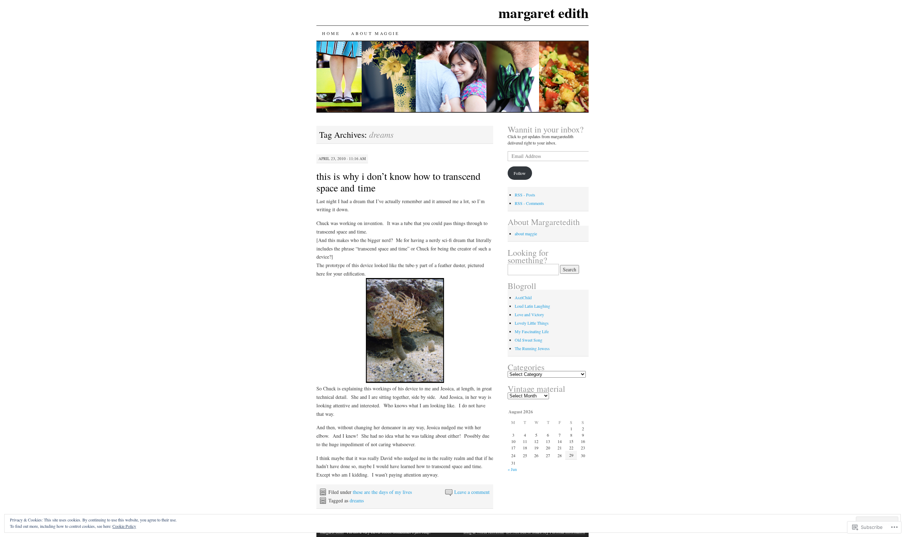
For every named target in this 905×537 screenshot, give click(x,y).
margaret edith (543, 12)
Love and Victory (529, 314)
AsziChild (523, 297)
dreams (357, 500)
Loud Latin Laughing (532, 306)
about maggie (375, 33)
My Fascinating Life (532, 331)
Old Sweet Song (528, 340)
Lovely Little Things (532, 323)
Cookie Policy (124, 526)
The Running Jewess (532, 348)
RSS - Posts (525, 194)
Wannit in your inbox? (546, 129)
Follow (520, 173)
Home (331, 33)
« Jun (512, 469)
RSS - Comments (529, 203)
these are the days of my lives (382, 492)
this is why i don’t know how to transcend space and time (398, 181)
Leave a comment (472, 492)
